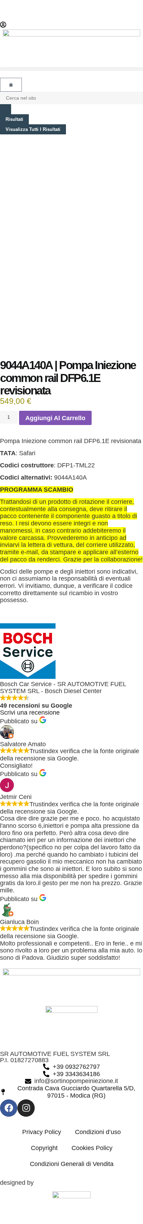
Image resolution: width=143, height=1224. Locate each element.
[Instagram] (26, 1108)
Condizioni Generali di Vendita (71, 1163)
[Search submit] (5, 109)
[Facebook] (8, 1108)
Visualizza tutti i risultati (33, 129)
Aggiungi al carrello (55, 418)
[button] (71, 69)
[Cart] (11, 84)
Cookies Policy (92, 1147)
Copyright (44, 1147)
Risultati (14, 119)
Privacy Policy (41, 1132)
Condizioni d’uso (98, 1132)
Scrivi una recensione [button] (30, 712)
